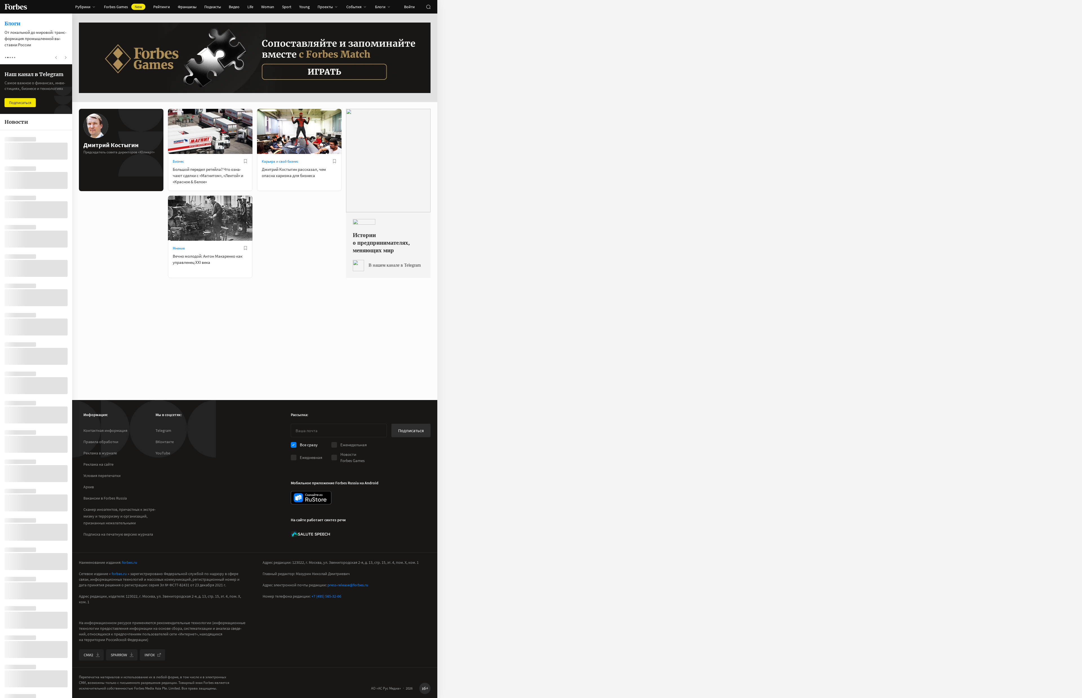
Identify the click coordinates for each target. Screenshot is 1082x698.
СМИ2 (88, 654)
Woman (267, 6)
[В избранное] (245, 161)
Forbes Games (123, 6)
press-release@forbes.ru (347, 584)
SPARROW (119, 654)
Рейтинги (161, 6)
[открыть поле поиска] (428, 6)
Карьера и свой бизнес (280, 161)
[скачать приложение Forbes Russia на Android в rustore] (311, 498)
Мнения (179, 248)
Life (250, 6)
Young (304, 6)
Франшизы (187, 6)
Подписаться (411, 430)
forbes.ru (129, 562)
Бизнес (178, 161)
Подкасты (212, 6)
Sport (286, 6)
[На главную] (16, 7)
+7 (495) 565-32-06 (326, 596)
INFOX (150, 654)
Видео (234, 6)
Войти (409, 6)
